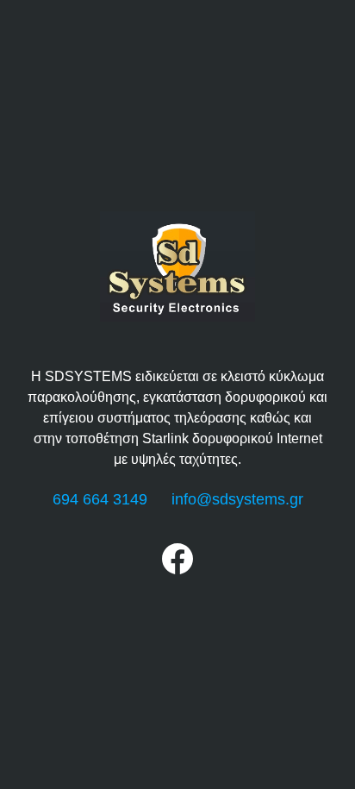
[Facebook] (177, 569)
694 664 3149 (100, 499)
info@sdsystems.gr (237, 499)
